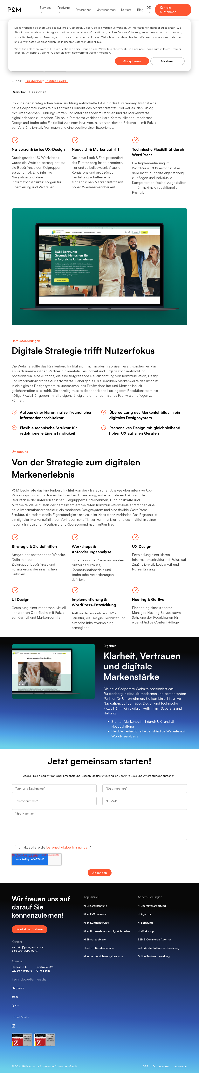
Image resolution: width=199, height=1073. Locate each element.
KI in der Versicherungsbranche (103, 956)
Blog (140, 10)
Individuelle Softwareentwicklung (158, 948)
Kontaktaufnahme (30, 929)
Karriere (126, 10)
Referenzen (84, 10)
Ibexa (15, 996)
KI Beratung (145, 922)
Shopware (18, 988)
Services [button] (45, 7)
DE (149, 7)
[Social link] (13, 1026)
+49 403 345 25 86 (25, 951)
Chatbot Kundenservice (99, 948)
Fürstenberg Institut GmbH (46, 81)
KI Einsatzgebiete (95, 939)
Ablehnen (167, 61)
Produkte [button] (63, 7)
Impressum (180, 1066)
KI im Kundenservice (96, 922)
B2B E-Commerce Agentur (154, 939)
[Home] (19, 9)
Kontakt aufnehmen (168, 10)
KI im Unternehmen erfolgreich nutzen (107, 931)
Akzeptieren (132, 61)
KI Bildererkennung (95, 905)
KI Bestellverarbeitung (152, 905)
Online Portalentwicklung (154, 956)
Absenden (99, 873)
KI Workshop (146, 931)
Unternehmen (106, 10)
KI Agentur (144, 914)
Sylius (15, 1005)
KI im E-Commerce (95, 914)
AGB (145, 1066)
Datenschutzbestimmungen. (68, 847)
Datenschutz (161, 1066)
